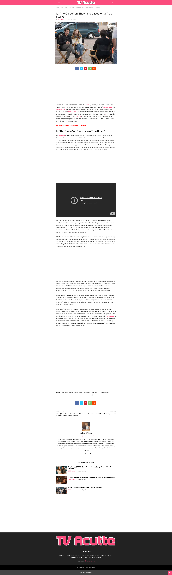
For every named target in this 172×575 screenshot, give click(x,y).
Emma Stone (72, 112)
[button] (58, 2)
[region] (86, 88)
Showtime (63, 7)
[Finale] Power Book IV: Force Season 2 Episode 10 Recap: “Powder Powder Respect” (70, 414)
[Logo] (86, 546)
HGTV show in (95, 392)
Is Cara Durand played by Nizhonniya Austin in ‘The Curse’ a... (91, 477)
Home (57, 7)
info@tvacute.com (89, 561)
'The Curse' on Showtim (67, 392)
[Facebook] (77, 68)
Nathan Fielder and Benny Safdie (64, 395)
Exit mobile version (86, 573)
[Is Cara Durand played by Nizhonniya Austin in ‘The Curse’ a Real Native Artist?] (61, 480)
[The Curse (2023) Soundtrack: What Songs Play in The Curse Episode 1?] (61, 470)
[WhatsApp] (90, 68)
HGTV (107, 114)
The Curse (70, 7)
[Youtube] (90, 454)
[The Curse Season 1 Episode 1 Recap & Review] (61, 491)
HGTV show (86, 392)
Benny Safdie (60, 109)
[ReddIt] (94, 68)
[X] (81, 68)
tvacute (78, 116)
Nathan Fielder (107, 107)
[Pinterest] (85, 68)
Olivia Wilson (61, 19)
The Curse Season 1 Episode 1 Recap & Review (102, 414)
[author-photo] (86, 430)
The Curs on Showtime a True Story (83, 395)
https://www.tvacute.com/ (86, 436)
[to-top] (170, 572)
